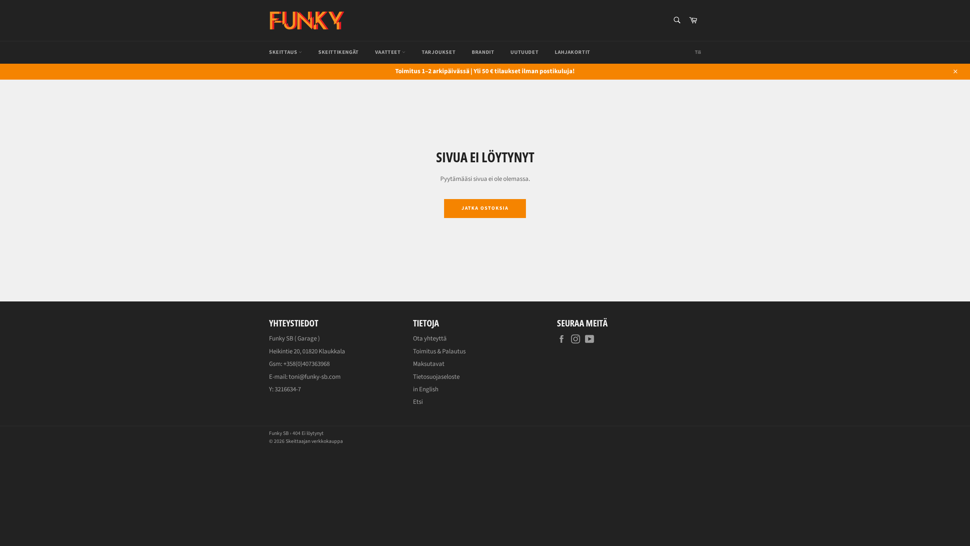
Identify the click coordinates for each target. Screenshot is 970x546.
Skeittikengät (338, 52)
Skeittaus (284, 52)
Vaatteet (388, 52)
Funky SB (279, 433)
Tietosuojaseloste (436, 376)
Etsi (418, 401)
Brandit (483, 52)
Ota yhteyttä (430, 338)
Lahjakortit (572, 52)
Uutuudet (524, 52)
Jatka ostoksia (485, 208)
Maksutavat (428, 364)
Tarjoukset (438, 52)
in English (425, 389)
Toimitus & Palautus (439, 351)
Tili (698, 52)
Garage (307, 338)
